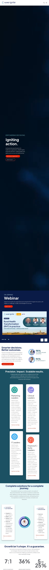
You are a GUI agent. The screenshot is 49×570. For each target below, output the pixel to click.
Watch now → (8, 306)
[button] (46, 2)
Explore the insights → (8, 364)
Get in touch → (10, 159)
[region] (24, 317)
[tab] (2, 339)
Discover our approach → (13, 156)
